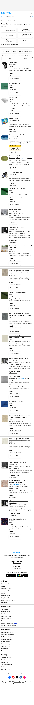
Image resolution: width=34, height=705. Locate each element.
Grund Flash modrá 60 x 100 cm (17, 135)
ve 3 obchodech (13, 169)
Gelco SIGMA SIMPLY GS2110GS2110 (18, 501)
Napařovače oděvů (13, 65)
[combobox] (17, 16)
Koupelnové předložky (14, 137)
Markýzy (11, 249)
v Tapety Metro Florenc (15, 284)
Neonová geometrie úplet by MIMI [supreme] (18, 520)
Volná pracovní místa (6, 591)
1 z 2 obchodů (12, 152)
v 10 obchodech (13, 242)
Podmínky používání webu (20, 684)
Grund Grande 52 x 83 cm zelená (17, 156)
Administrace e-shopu (7, 632)
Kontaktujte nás (17, 563)
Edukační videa (5, 648)
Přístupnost (4, 602)
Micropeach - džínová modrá (16, 401)
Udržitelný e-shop (5, 669)
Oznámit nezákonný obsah (8, 600)
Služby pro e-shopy (6, 637)
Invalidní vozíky (13, 174)
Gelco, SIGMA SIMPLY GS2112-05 (17, 463)
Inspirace (3, 667)
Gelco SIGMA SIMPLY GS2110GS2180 (18, 358)
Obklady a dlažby (13, 379)
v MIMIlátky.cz (12, 533)
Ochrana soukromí (5, 621)
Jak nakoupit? (4, 609)
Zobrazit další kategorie (10, 44)
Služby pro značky (5, 641)
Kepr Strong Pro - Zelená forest (17, 189)
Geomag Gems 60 (13, 118)
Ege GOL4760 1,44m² (14, 376)
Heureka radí (4, 614)
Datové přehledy (5, 644)
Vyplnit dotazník (17, 568)
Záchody (11, 100)
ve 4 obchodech (13, 477)
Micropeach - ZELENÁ (14, 83)
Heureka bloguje (5, 595)
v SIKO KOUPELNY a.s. (14, 393)
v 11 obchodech (13, 373)
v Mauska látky (12, 89)
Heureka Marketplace (6, 639)
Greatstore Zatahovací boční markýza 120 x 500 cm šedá (20, 246)
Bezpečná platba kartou (7, 623)
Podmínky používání (6, 588)
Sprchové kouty (13, 211)
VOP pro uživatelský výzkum (8, 625)
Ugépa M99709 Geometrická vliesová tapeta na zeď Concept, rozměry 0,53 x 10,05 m (19, 315)
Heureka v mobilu (5, 611)
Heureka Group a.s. (19, 682)
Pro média (3, 593)
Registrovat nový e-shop (7, 635)
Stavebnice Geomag (14, 120)
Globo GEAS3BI (13, 98)
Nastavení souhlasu (6, 618)
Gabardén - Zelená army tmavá (17, 293)
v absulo (11, 110)
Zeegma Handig (13, 63)
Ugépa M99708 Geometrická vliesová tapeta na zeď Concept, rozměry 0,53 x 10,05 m (19, 271)
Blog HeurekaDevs (6, 598)
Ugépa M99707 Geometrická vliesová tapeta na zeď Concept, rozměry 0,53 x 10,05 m (19, 440)
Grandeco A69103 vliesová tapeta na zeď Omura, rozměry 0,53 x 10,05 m (20, 336)
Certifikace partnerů (6, 665)
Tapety (10, 274)
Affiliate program (5, 646)
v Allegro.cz (12, 75)
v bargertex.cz (12, 201)
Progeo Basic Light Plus (15, 172)
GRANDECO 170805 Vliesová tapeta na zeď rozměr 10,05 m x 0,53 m (20, 481)
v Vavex (11, 350)
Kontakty (3, 586)
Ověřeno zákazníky (6, 658)
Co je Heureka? (5, 584)
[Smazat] (30, 16)
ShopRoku (4, 660)
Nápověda (3, 651)
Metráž (10, 85)
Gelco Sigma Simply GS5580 (16, 228)
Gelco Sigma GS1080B (15, 209)
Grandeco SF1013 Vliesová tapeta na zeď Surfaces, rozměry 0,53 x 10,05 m (20, 416)
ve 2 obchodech (13, 131)
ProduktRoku (4, 662)
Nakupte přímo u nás (6, 616)
